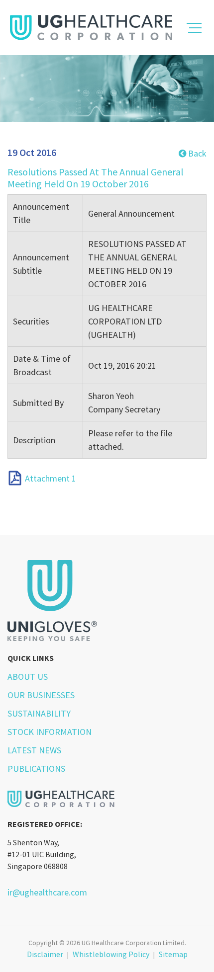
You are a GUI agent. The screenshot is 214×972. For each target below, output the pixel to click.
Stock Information (49, 731)
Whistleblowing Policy (111, 954)
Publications (36, 768)
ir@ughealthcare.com (47, 892)
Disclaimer (45, 954)
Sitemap (173, 954)
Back (196, 153)
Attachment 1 (50, 479)
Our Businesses (41, 695)
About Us (27, 676)
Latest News (34, 750)
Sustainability (39, 713)
